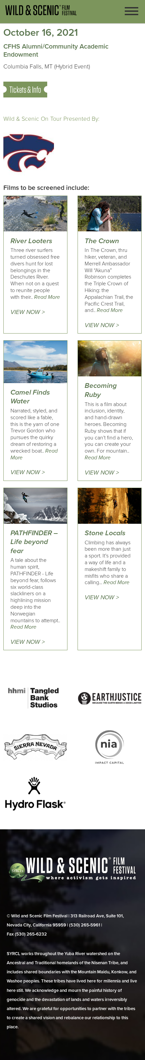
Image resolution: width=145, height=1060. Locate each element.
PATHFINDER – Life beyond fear (34, 542)
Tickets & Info (25, 89)
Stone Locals (105, 533)
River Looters (31, 241)
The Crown (102, 241)
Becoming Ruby (101, 390)
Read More (47, 297)
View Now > (27, 312)
